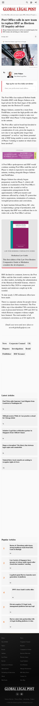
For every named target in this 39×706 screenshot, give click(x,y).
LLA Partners (24, 665)
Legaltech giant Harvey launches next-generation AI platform (23, 576)
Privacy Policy (18, 699)
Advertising (26, 699)
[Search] (27, 2)
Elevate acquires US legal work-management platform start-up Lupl (22, 605)
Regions (22, 646)
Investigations (17, 348)
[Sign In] (36, 2)
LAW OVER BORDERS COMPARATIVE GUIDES (19, 251)
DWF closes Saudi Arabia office (23, 589)
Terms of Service (9, 699)
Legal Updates (24, 661)
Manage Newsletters (25, 668)
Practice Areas (24, 657)
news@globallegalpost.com (19, 327)
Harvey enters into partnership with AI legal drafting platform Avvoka (22, 620)
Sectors (3, 661)
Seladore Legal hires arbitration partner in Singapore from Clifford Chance (17, 431)
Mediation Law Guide (19, 255)
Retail (28, 348)
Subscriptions (5, 668)
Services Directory (25, 653)
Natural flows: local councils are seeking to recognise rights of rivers (17, 461)
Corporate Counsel (17, 343)
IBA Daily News (24, 672)
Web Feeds (4, 680)
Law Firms (4, 657)
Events (3, 649)
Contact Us (23, 676)
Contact (32, 699)
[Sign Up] (31, 2)
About (3, 676)
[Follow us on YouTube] (21, 694)
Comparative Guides (25, 649)
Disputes (5, 348)
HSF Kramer (19, 353)
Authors (4, 653)
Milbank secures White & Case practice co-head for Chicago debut (19, 417)
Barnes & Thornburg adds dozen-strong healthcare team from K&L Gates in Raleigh (21, 547)
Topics (3, 646)
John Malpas (18, 73)
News (3, 15)
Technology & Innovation (8, 672)
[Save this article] (36, 36)
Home (3, 638)
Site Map (22, 680)
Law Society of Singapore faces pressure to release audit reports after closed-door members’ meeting (22, 562)
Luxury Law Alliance (7, 665)
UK (29, 343)
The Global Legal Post (20, 76)
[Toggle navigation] (3, 2)
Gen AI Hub (5, 642)
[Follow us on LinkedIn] (17, 694)
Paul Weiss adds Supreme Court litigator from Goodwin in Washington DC (18, 402)
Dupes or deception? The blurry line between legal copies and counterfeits (18, 446)
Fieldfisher (6, 353)
